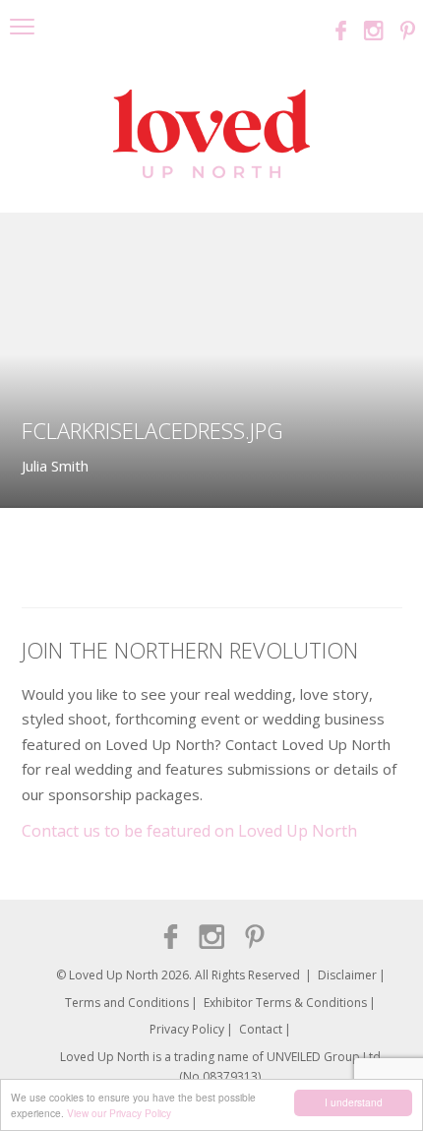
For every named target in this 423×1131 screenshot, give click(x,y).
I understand (354, 1102)
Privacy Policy (187, 1029)
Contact (260, 1029)
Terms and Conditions (127, 1002)
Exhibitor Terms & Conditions (285, 1002)
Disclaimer (347, 975)
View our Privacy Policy (119, 1112)
